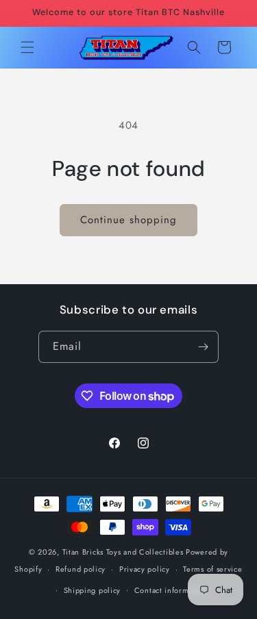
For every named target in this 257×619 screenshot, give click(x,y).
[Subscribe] (203, 347)
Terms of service (212, 569)
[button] (27, 47)
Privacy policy (144, 569)
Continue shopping (128, 219)
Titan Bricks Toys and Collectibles (123, 551)
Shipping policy (92, 590)
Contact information (170, 590)
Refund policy (81, 569)
